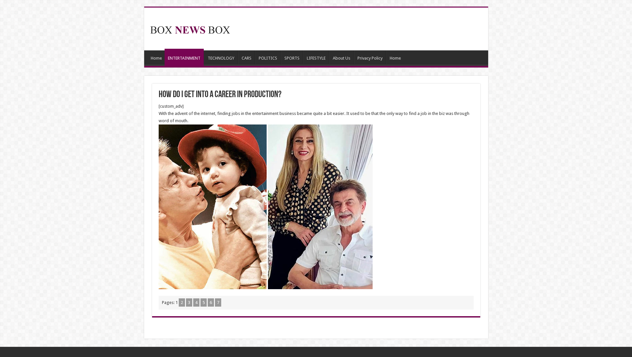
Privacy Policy (369, 58)
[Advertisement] (363, 29)
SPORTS (292, 58)
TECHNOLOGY (221, 58)
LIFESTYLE (316, 58)
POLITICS (268, 58)
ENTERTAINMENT (184, 58)
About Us (341, 58)
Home (156, 58)
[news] (190, 29)
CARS (246, 58)
